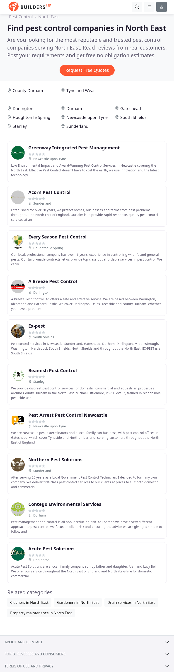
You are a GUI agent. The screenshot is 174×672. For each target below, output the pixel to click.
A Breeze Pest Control (52, 281)
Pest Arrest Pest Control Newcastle (67, 415)
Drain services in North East (131, 602)
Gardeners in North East (78, 602)
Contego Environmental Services (64, 504)
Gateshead (130, 108)
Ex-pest (36, 326)
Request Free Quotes (87, 70)
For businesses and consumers (35, 654)
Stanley (20, 126)
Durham (74, 108)
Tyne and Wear (80, 90)
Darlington (23, 108)
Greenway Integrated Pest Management (74, 148)
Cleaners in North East (29, 602)
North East (48, 16)
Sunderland (77, 126)
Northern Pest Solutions (55, 459)
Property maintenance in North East (41, 612)
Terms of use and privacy (29, 666)
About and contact (24, 641)
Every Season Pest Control (57, 237)
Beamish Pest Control (52, 370)
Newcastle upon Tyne (87, 117)
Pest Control (21, 16)
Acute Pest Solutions (51, 549)
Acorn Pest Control (49, 192)
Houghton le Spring (31, 117)
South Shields (133, 117)
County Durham (28, 90)
